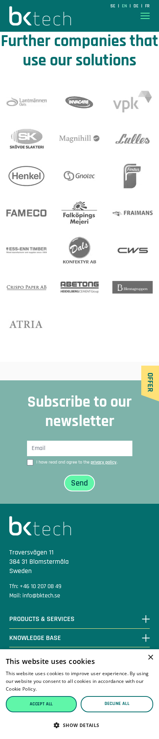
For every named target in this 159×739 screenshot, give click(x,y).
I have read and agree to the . (76, 462)
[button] (79, 725)
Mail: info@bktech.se (34, 596)
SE (113, 6)
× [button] (150, 657)
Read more (50, 689)
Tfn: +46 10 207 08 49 (35, 586)
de (137, 6)
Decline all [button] (117, 703)
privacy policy (104, 462)
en (125, 6)
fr (147, 6)
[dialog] (79, 694)
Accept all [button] (41, 704)
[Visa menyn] (145, 16)
